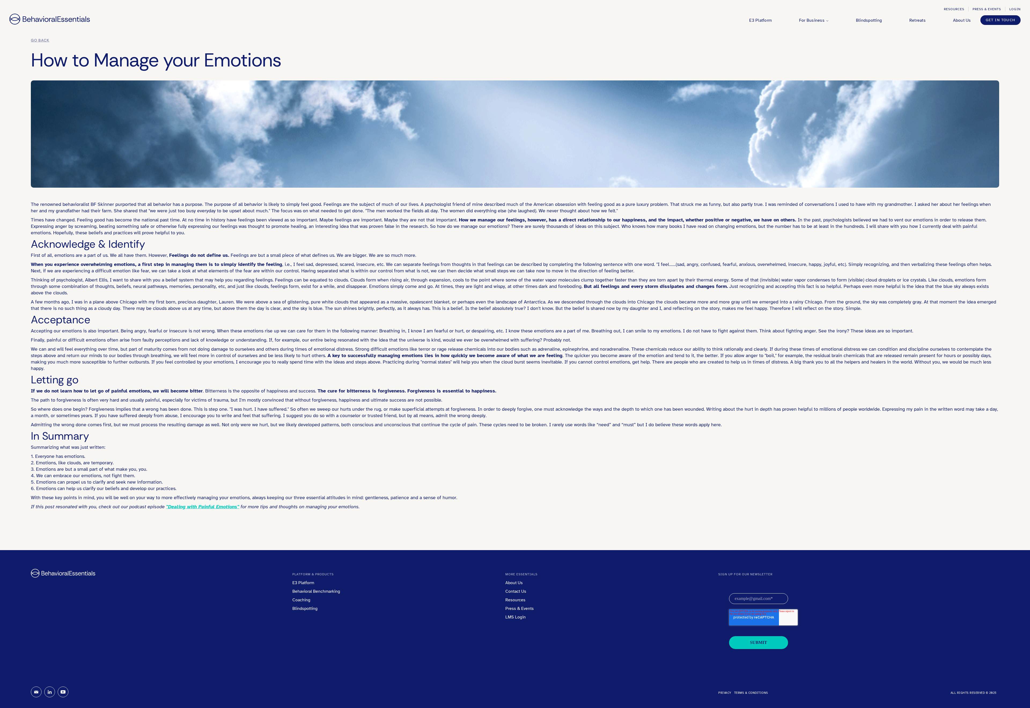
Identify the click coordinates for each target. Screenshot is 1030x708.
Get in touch (1000, 20)
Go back (40, 40)
